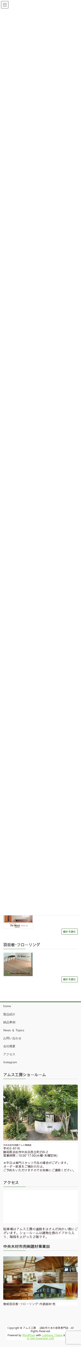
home (7, 1006)
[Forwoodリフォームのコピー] (18, 917)
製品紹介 (9, 1014)
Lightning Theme (52, 1335)
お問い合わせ (12, 1038)
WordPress (28, 1335)
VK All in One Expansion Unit (50, 1336)
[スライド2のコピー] (40, 1277)
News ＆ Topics (13, 1030)
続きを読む (69, 931)
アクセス (9, 1054)
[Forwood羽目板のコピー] (18, 964)
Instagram (10, 1062)
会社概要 (9, 1046)
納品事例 (9, 1022)
